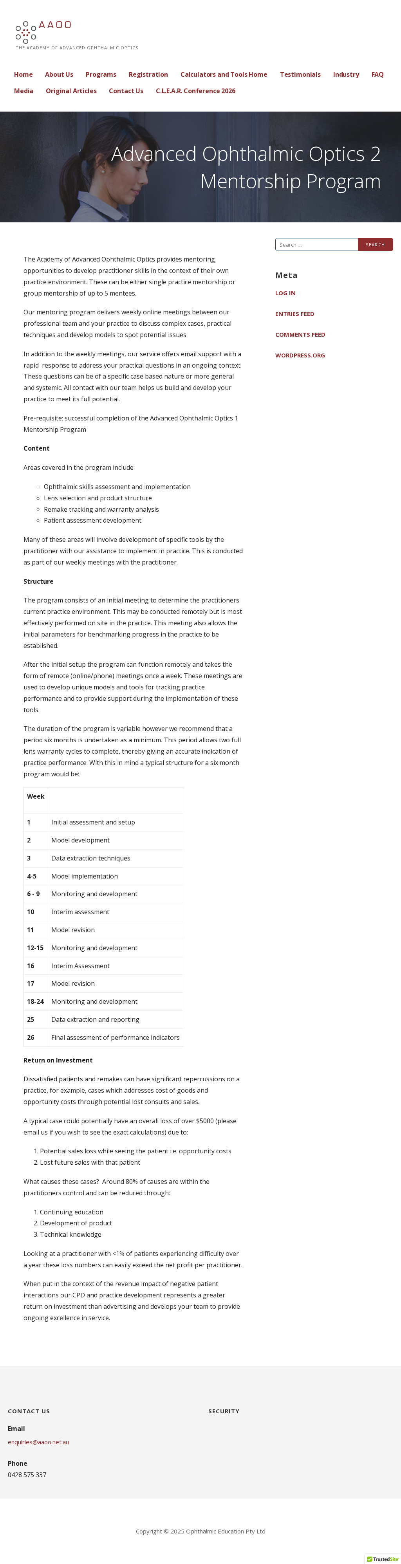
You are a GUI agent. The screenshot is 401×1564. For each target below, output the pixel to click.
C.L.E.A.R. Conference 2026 (195, 91)
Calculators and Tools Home (224, 74)
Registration (148, 74)
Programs (101, 74)
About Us (59, 74)
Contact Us (126, 91)
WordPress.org (300, 355)
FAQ (378, 74)
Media (23, 91)
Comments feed (300, 334)
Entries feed (294, 313)
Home (23, 74)
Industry (346, 74)
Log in (285, 293)
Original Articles (71, 91)
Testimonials (300, 74)
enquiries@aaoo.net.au (38, 1442)
